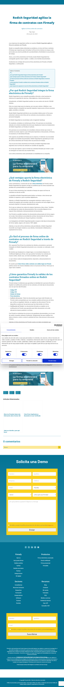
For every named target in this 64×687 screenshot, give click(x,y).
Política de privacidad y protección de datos (16, 682)
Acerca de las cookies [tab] (53, 330)
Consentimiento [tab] (11, 330)
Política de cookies (36, 682)
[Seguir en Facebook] (26, 547)
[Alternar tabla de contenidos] (31, 73)
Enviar (32, 529)
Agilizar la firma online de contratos (32, 28)
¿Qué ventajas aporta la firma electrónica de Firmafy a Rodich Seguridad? (28, 76)
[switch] (24, 354)
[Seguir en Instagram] (35, 547)
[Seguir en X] (29, 547)
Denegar (11, 360)
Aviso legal (29, 682)
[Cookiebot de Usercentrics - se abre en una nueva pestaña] (55, 325)
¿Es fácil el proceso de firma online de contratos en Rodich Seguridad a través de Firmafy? (30, 79)
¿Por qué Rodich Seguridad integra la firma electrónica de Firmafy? (26, 75)
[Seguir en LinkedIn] (32, 547)
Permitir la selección (32, 360)
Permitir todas (52, 360)
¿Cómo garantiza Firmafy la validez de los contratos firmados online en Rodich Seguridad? (29, 83)
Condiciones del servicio (46, 682)
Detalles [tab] (32, 330)
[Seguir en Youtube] (38, 547)
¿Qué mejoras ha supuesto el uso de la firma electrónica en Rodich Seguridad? (29, 86)
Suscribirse (32, 634)
